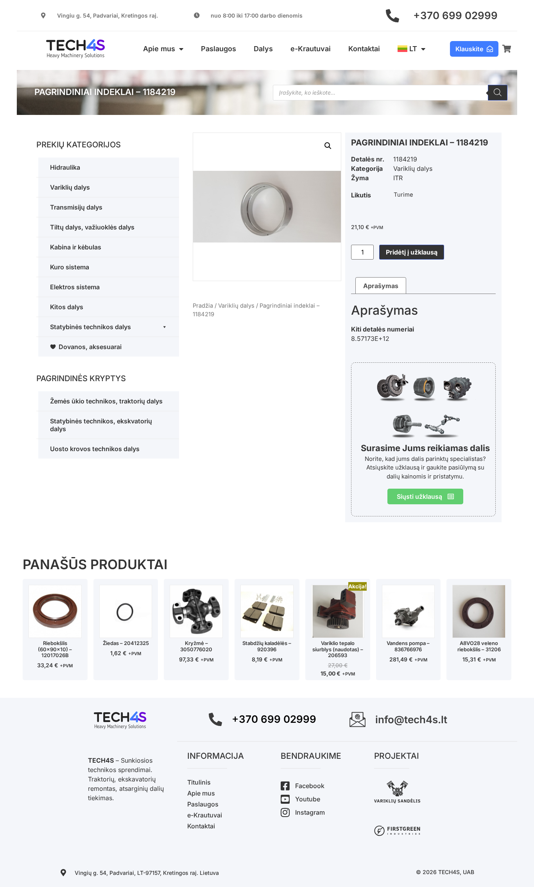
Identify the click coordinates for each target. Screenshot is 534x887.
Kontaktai (364, 49)
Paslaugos (218, 49)
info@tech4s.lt (411, 719)
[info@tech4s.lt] (357, 719)
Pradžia (203, 305)
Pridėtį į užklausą (411, 252)
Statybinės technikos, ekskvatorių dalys (101, 425)
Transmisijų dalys (76, 207)
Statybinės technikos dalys (90, 327)
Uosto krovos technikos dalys (95, 449)
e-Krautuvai (310, 49)
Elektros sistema (75, 287)
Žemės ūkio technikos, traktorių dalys (106, 401)
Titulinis (199, 782)
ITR (398, 178)
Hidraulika (65, 167)
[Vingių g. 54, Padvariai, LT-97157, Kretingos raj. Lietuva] (63, 872)
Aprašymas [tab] (380, 286)
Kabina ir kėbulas (75, 247)
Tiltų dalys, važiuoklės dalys (92, 227)
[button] (328, 146)
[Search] (497, 92)
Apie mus (159, 49)
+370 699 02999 (455, 15)
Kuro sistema (69, 267)
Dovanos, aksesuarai (90, 347)
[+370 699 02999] (392, 15)
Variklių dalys (70, 187)
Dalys (263, 49)
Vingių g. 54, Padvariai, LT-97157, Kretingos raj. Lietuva (147, 872)
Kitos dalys (66, 307)
